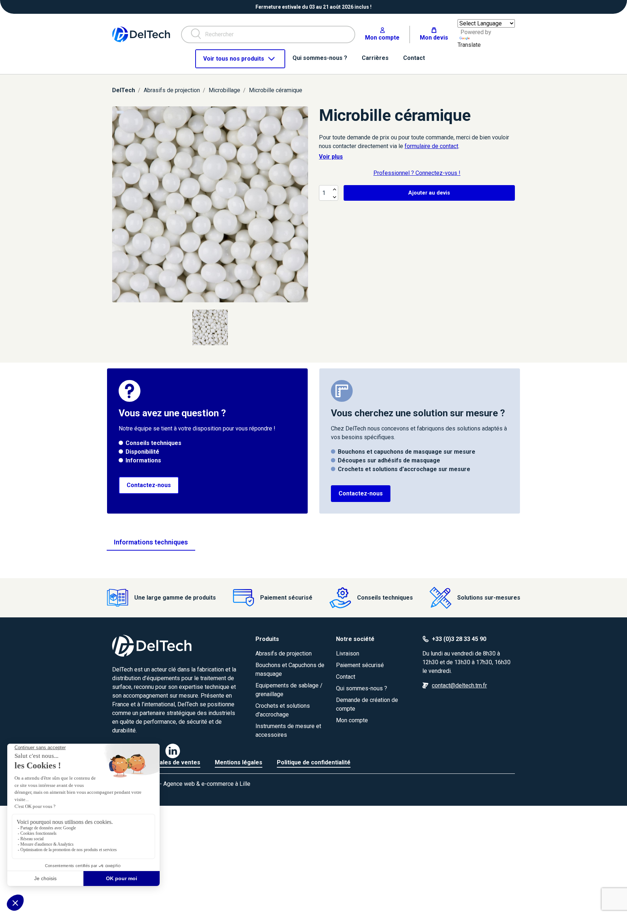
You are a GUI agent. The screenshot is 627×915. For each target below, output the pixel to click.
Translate (469, 44)
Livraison (347, 653)
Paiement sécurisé (360, 665)
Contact (345, 676)
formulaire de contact (431, 146)
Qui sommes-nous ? (361, 688)
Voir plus (331, 156)
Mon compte (352, 720)
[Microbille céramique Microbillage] (210, 204)
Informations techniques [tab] (151, 542)
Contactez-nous (149, 485)
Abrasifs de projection (283, 653)
